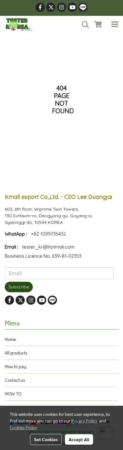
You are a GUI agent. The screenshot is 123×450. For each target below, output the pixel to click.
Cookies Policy (23, 427)
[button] (83, 24)
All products (16, 353)
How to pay (15, 366)
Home (10, 339)
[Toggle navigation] (115, 25)
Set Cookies (46, 439)
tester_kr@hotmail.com (48, 247)
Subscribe (19, 287)
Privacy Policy (84, 420)
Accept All (79, 439)
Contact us (15, 380)
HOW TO (13, 394)
